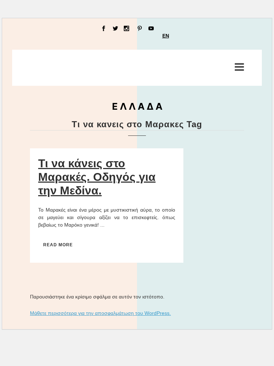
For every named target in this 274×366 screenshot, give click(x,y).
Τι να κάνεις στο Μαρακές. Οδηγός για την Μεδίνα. (97, 177)
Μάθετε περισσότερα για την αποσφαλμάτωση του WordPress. (100, 313)
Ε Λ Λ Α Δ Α (137, 106)
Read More (58, 244)
